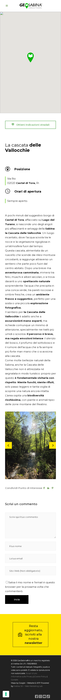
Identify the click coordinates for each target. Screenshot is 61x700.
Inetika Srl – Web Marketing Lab (28, 686)
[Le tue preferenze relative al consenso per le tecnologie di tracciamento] (6, 694)
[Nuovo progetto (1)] (30, 445)
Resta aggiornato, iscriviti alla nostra (33, 634)
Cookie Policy (40, 676)
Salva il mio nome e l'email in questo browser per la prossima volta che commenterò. (30, 587)
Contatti (14, 680)
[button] (30, 57)
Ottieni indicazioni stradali (32, 124)
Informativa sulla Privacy (22, 676)
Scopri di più (31, 673)
